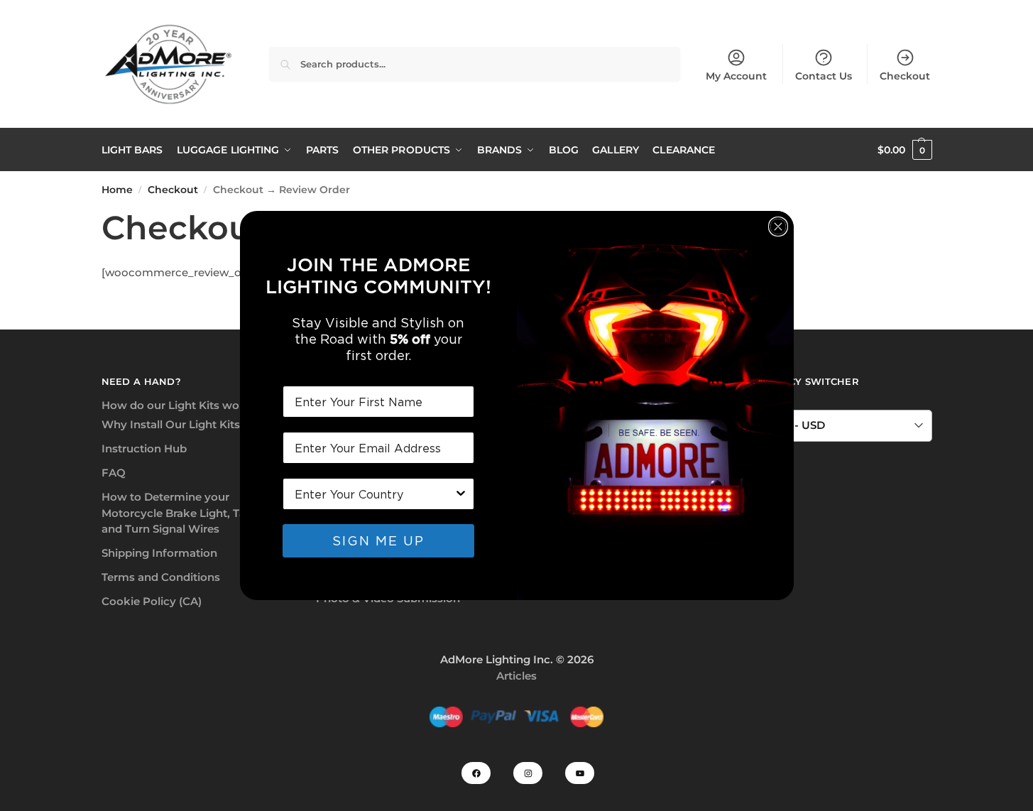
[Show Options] (461, 494)
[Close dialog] (778, 226)
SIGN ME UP (378, 541)
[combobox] (374, 494)
